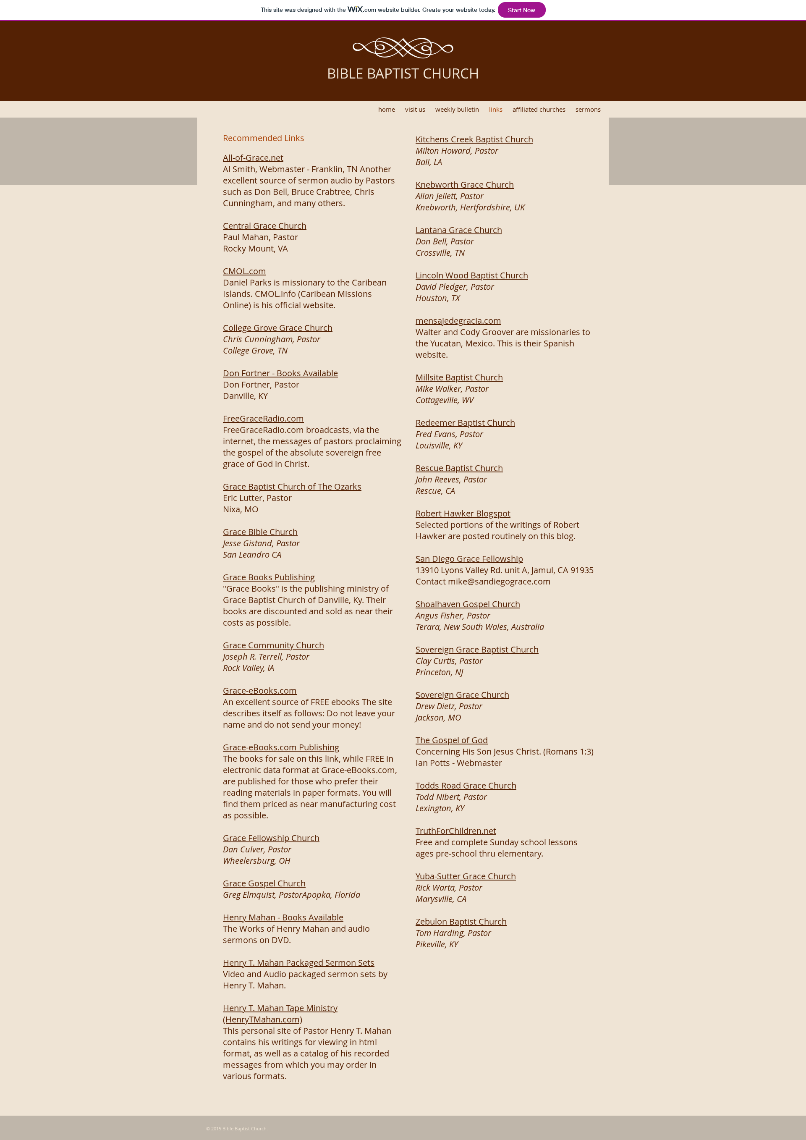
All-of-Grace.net (253, 157)
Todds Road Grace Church (466, 785)
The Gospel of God (452, 740)
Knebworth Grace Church (465, 184)
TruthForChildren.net (456, 830)
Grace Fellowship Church (271, 838)
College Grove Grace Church (277, 327)
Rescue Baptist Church (459, 468)
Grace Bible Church (260, 531)
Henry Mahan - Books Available (283, 917)
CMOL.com (244, 271)
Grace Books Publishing (269, 577)
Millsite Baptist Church (459, 377)
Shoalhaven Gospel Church (468, 604)
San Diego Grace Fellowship (469, 558)
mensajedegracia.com (458, 320)
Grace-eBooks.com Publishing (281, 747)
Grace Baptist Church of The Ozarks (292, 486)
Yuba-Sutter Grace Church (466, 876)
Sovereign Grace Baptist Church (477, 649)
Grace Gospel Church (264, 883)
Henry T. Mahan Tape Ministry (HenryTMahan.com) (280, 1013)
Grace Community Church (273, 645)
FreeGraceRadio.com (263, 418)
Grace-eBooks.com (260, 690)
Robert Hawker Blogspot (463, 513)
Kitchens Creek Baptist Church (474, 139)
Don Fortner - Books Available (280, 373)
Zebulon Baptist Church (461, 921)
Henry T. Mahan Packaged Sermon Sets (298, 962)
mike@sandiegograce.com (499, 581)
